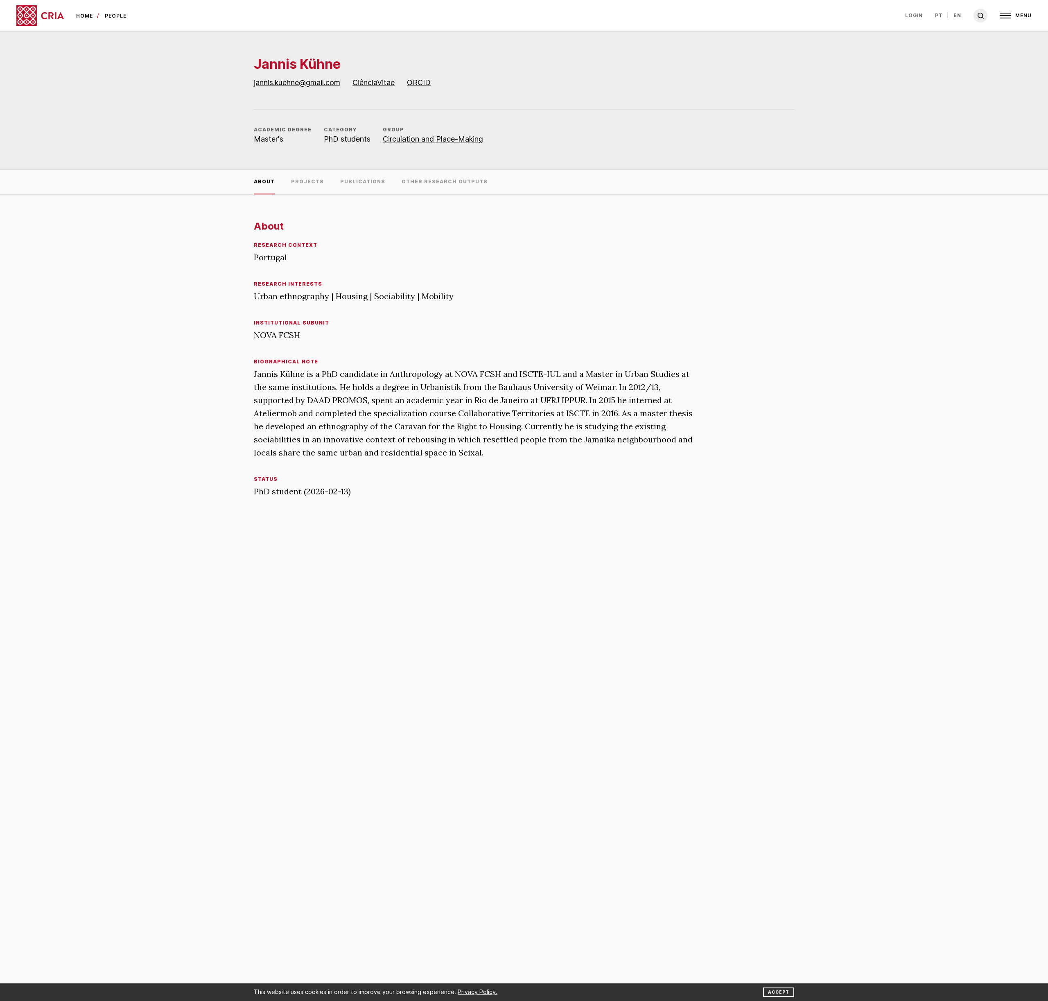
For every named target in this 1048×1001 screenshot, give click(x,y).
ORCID (419, 82)
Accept (778, 992)
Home (84, 16)
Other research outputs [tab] (445, 181)
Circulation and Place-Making (433, 139)
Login (914, 15)
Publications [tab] (362, 181)
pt (939, 15)
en (957, 15)
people (115, 16)
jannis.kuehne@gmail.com (297, 82)
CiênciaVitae (373, 82)
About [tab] (264, 181)
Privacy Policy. (477, 991)
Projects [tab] (307, 181)
